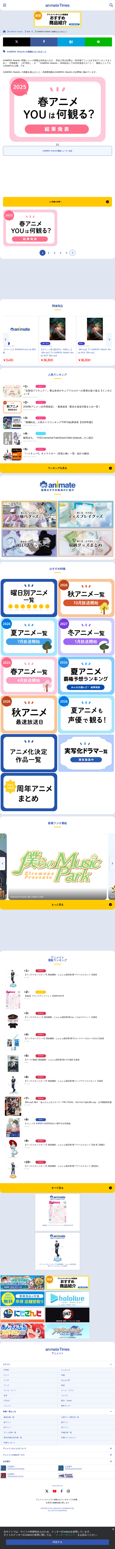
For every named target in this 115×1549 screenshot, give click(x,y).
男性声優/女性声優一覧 (13, 1438)
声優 (63, 1375)
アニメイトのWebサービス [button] (14, 1455)
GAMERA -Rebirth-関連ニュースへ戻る (57, 151)
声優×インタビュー (69, 1438)
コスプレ (64, 1395)
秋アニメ (7, 1427)
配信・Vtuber (66, 1401)
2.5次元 (7, 1401)
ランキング (65, 1370)
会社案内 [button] (6, 1461)
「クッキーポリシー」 (65, 1535)
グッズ (6, 1385)
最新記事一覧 (9, 1417)
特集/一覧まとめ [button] (9, 1411)
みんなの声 (65, 1380)
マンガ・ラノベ (10, 1390)
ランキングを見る (57, 468)
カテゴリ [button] (6, 1364)
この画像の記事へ (55, 202)
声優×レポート (9, 1443)
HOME (6, 1370)
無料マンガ (65, 1406)
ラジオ (6, 1380)
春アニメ (7, 1422)
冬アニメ (64, 1427)
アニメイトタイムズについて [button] (14, 1448)
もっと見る (57, 904)
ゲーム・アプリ (67, 1390)
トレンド (7, 1406)
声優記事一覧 (66, 1432)
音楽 (5, 1395)
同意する (57, 1542)
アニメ (6, 1375)
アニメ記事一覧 (10, 1432)
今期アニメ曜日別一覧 (70, 1417)
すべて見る (57, 1188)
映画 (63, 1385)
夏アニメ (64, 1422)
